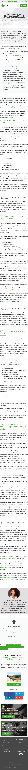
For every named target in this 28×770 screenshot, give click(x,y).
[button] (22, 1)
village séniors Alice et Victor (16, 173)
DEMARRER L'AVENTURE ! (14, 636)
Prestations (7, 739)
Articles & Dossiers (21, 739)
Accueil (4, 21)
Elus (22, 647)
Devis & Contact (12, 1)
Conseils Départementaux (6, 647)
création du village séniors (10, 487)
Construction (17, 647)
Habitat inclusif (4, 649)
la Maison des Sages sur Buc (16, 293)
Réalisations (7, 749)
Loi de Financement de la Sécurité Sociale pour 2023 (13, 68)
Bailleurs (18, 645)
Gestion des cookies (23, 762)
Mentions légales (15, 762)
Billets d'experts (15, 21)
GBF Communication (17, 767)
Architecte (9, 645)
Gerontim (7, 751)
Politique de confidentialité (6, 762)
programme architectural (7, 577)
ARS (14, 645)
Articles (8, 21)
